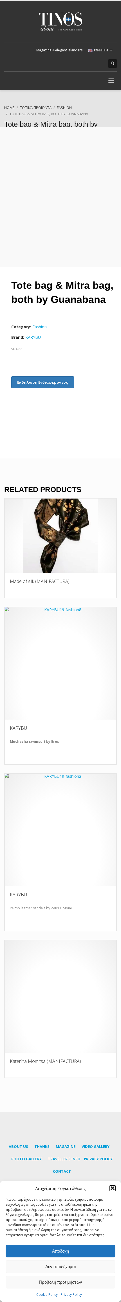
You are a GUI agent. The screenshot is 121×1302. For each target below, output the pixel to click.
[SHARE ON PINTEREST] (45, 356)
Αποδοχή (60, 1251)
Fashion (39, 326)
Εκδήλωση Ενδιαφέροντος (42, 382)
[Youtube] (90, 63)
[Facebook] (73, 63)
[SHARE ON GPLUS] (35, 356)
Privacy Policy (71, 1294)
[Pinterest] (81, 63)
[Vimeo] (98, 63)
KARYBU (33, 337)
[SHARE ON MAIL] (55, 356)
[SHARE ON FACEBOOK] (15, 356)
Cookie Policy (47, 1294)
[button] (112, 1188)
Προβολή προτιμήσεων (60, 1282)
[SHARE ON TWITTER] (25, 357)
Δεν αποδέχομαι (60, 1266)
